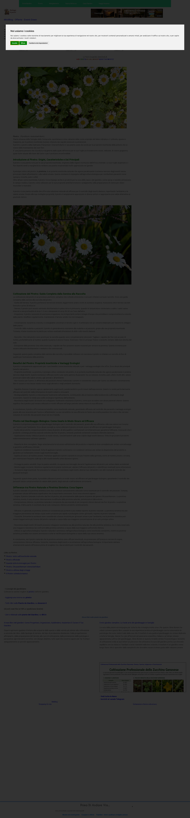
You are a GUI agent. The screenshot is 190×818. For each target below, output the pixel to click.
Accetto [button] (14, 43)
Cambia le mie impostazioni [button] (38, 43)
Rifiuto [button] (23, 43)
